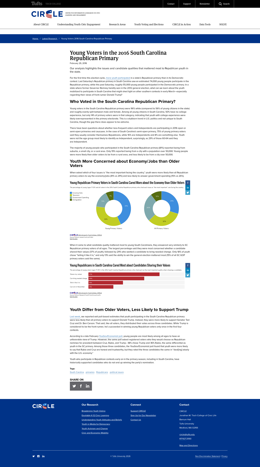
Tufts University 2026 (121, 456)
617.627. (182, 438)
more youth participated (118, 78)
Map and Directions (188, 445)
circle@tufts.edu (187, 434)
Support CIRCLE (138, 411)
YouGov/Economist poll (110, 336)
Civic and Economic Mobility (95, 432)
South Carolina (77, 372)
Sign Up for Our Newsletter (143, 415)
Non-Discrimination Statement (207, 456)
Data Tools (205, 24)
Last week (75, 316)
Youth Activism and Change (95, 428)
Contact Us (136, 419)
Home (35, 38)
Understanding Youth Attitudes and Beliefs (102, 419)
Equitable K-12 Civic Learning (95, 415)
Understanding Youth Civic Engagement (78, 24)
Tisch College (53, 3)
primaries (90, 372)
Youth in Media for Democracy (96, 424)
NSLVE (223, 24)
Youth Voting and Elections (149, 24)
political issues (117, 372)
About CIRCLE (41, 24)
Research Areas (117, 24)
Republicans (102, 372)
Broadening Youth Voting (93, 411)
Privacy (224, 456)
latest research (50, 38)
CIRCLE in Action (181, 24)
